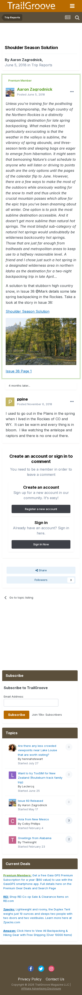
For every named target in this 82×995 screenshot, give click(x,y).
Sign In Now (41, 544)
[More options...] (72, 91)
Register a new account (41, 509)
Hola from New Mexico (33, 819)
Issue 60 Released (30, 800)
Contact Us (55, 979)
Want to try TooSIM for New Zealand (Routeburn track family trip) (40, 777)
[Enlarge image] (41, 341)
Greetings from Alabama (34, 838)
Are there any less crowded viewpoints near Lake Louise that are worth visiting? (37, 750)
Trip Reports (41, 65)
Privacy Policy (30, 979)
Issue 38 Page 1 (19, 371)
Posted (31, 94)
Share (42, 570)
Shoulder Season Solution (27, 311)
